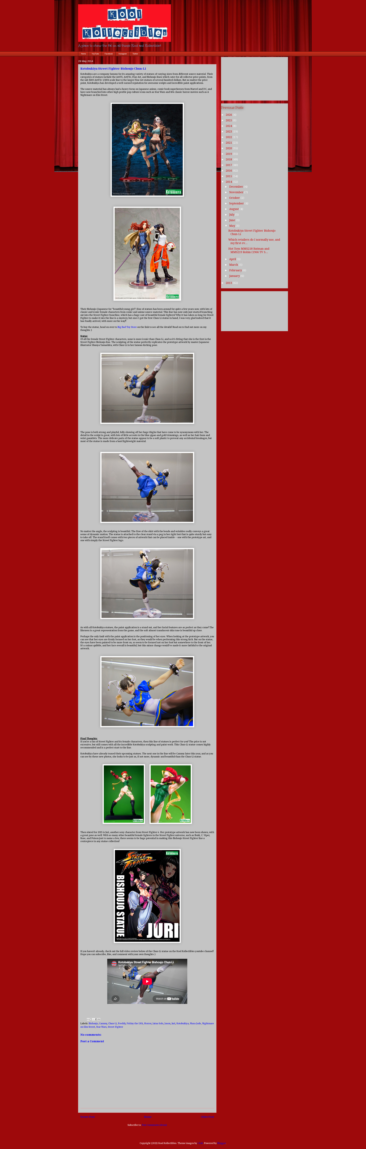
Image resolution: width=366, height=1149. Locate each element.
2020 (229, 148)
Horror (147, 1023)
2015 (229, 176)
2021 (229, 142)
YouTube (95, 54)
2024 (229, 126)
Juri (173, 1023)
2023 (229, 131)
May (232, 225)
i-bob (200, 1143)
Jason (167, 1023)
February (235, 270)
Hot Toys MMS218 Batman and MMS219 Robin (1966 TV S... (248, 250)
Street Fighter (115, 1027)
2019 (229, 154)
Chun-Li (112, 1023)
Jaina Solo (158, 1023)
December (236, 186)
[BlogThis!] (90, 1019)
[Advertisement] (254, 78)
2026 (229, 114)
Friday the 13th (135, 1023)
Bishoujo (93, 1023)
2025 (229, 120)
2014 (229, 181)
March (234, 264)
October (235, 198)
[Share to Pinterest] (99, 1019)
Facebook (109, 54)
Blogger (221, 1143)
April (233, 259)
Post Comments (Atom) (154, 1125)
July (232, 214)
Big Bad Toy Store (127, 327)
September (237, 203)
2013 (229, 283)
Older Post (207, 1116)
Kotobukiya (182, 1023)
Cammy (103, 1023)
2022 (229, 137)
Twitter (135, 54)
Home (83, 54)
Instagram (123, 54)
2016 (229, 170)
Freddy (122, 1023)
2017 (229, 165)
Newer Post (87, 1116)
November (236, 192)
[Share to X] (93, 1019)
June (232, 220)
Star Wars (101, 1027)
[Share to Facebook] (96, 1019)
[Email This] (88, 1019)
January (234, 276)
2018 (229, 159)
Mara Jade (195, 1023)
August (234, 209)
